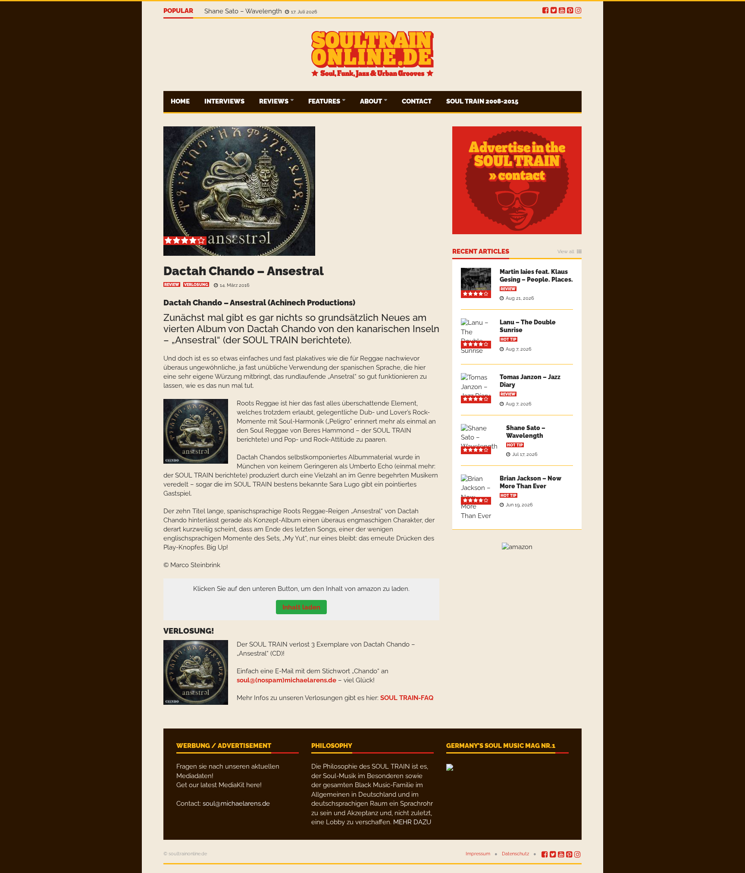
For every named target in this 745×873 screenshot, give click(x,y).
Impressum (478, 854)
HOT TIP (508, 339)
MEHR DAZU (412, 822)
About (371, 101)
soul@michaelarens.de (236, 803)
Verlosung (196, 285)
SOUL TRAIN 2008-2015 (482, 101)
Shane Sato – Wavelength (244, 11)
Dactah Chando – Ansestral (243, 271)
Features (324, 101)
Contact (417, 101)
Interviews (224, 101)
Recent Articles (480, 251)
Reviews (274, 101)
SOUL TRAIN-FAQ (406, 698)
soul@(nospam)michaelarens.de (286, 680)
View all (565, 251)
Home (180, 101)
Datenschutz (515, 854)
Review (171, 285)
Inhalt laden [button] (301, 607)
